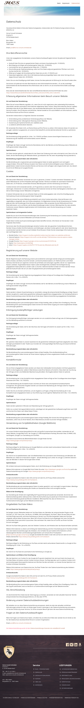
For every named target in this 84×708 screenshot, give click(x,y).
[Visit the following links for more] (67, 645)
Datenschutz (76, 3)
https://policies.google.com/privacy (18, 535)
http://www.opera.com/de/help (23, 243)
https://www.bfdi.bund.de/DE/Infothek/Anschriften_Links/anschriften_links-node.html (33, 93)
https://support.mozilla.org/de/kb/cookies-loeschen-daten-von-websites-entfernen (44, 235)
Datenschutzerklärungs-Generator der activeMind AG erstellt (48, 628)
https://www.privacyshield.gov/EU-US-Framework (21, 480)
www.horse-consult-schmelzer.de (15, 675)
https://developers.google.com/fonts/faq (57, 469)
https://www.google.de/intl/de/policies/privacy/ (25, 569)
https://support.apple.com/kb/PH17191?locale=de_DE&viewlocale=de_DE (35, 245)
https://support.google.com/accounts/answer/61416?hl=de (37, 241)
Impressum (65, 3)
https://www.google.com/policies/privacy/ (19, 440)
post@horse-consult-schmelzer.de (20, 48)
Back (59, 3)
